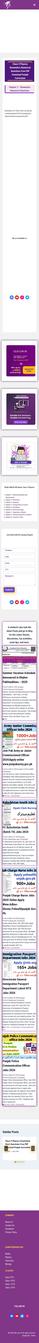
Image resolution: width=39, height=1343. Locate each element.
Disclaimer (9, 1229)
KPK (5, 719)
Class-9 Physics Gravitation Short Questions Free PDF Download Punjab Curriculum (18, 1144)
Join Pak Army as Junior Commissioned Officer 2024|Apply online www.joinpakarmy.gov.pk (17, 757)
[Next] (33, 1148)
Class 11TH (10, 1284)
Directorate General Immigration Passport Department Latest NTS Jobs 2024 (17, 986)
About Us (9, 1222)
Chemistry (9, 1260)
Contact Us (9, 1225)
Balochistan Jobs (14, 839)
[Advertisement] (19, 32)
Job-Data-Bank (15, 796)
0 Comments (19, 689)
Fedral (12, 1104)
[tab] (15, 1161)
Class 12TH (10, 1287)
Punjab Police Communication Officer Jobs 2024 (16, 1065)
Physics (8, 1257)
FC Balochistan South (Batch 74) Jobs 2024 (15, 830)
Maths (8, 1254)
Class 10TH (10, 1280)
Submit (9, 590)
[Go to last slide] (6, 1148)
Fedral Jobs (12, 1000)
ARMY (31, 769)
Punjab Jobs (12, 921)
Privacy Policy (11, 1232)
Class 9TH (9, 1277)
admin (21, 687)
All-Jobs (7, 796)
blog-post (12, 689)
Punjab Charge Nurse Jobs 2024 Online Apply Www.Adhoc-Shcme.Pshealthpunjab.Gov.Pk (19, 904)
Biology (8, 1264)
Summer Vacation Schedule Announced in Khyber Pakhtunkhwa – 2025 (19, 677)
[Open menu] (34, 4)
